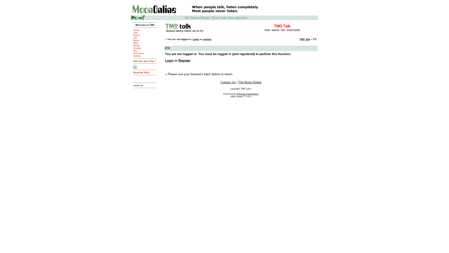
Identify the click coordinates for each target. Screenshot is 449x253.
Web (135, 43)
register (207, 39)
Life (135, 38)
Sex (135, 50)
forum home (293, 29)
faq (283, 29)
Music (136, 40)
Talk (135, 32)
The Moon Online (249, 82)
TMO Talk (305, 39)
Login (196, 39)
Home (136, 30)
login (267, 29)
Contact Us (228, 82)
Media (136, 45)
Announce (139, 53)
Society (137, 48)
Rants (136, 35)
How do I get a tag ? (144, 61)
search (275, 29)
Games (137, 56)
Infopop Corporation (248, 94)
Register (184, 60)
